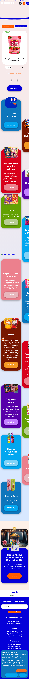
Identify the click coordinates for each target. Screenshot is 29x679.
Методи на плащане (14, 648)
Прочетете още (19, 667)
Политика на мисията (14, 646)
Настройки (22, 675)
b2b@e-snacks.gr (17, 636)
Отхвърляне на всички (11, 675)
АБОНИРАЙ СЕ (14, 612)
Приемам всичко (21, 670)
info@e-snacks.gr (17, 634)
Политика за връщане (14, 644)
